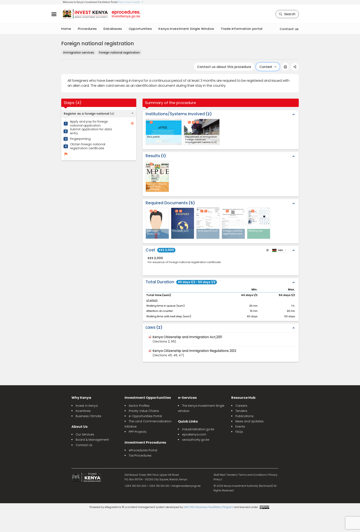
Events (240, 426)
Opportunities (140, 28)
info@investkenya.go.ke (186, 486)
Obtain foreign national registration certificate (87, 146)
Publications (244, 416)
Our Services (85, 434)
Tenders (241, 411)
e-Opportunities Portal (145, 416)
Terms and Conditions (253, 475)
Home (66, 28)
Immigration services (78, 52)
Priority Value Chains (144, 411)
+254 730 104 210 (159, 486)
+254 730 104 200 (135, 486)
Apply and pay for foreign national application (89, 123)
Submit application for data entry (91, 131)
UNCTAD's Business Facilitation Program (208, 507)
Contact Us (84, 445)
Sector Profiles (139, 406)
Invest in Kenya (87, 406)
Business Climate (88, 416)
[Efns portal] (164, 132)
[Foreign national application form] (233, 223)
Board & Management (92, 440)
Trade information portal (241, 28)
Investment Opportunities (148, 397)
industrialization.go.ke (198, 429)
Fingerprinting (80, 139)
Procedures (87, 28)
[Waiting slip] (258, 223)
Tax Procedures (140, 455)
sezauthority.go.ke (195, 440)
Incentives (83, 411)
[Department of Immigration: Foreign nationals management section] (202, 132)
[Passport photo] (157, 223)
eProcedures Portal (143, 450)
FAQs (239, 432)
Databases (113, 28)
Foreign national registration (119, 52)
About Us (79, 426)
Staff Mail (219, 475)
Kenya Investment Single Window (186, 28)
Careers (241, 406)
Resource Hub (243, 397)
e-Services (187, 397)
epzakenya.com (194, 434)
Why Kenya (81, 397)
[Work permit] (208, 223)
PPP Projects (137, 432)
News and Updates (249, 421)
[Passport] (182, 223)
